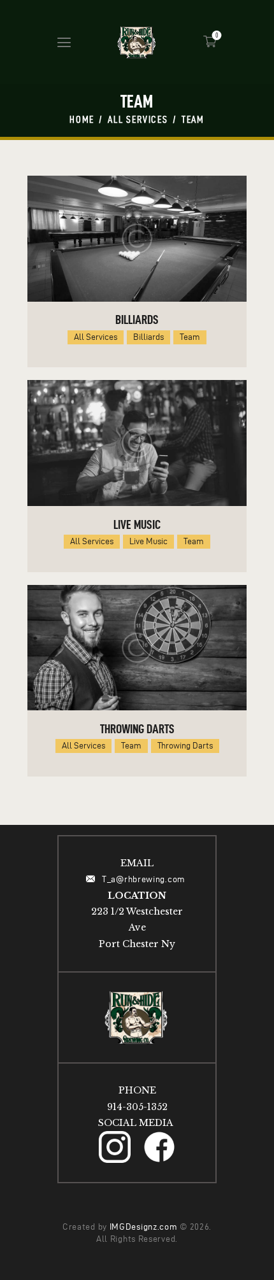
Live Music (137, 524)
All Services (138, 119)
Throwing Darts (137, 729)
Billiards (137, 320)
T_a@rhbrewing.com (144, 879)
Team (190, 337)
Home (81, 119)
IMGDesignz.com (144, 1227)
